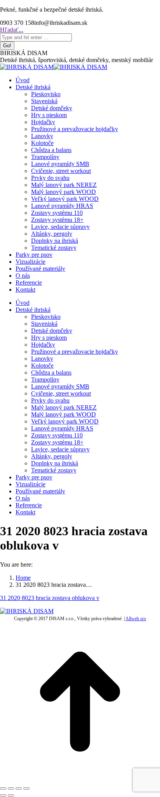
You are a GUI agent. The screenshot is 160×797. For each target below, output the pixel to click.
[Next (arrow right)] (11, 795)
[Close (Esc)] (3, 788)
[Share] (11, 788)
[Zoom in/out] (26, 788)
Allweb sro (135, 618)
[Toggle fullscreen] (19, 788)
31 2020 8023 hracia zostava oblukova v (49, 598)
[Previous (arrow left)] (3, 795)
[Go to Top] (80, 779)
